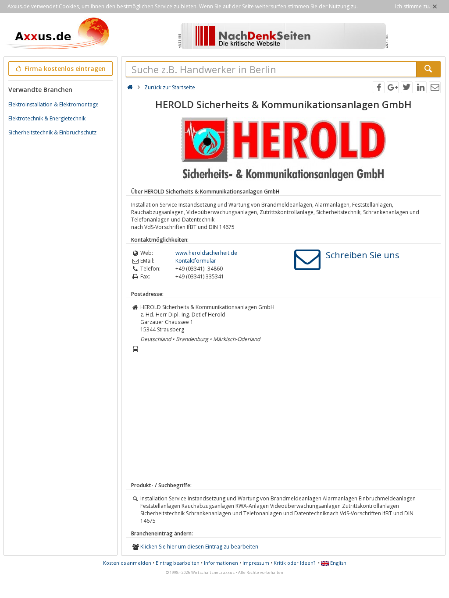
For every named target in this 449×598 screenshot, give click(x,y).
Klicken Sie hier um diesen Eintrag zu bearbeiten (199, 546)
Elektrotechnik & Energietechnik (47, 118)
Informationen (221, 562)
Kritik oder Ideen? (294, 562)
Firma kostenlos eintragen (64, 68)
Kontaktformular (195, 260)
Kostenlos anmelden (127, 562)
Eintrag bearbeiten (178, 562)
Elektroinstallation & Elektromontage (53, 104)
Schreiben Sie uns (362, 255)
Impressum (255, 562)
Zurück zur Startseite (169, 87)
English (337, 562)
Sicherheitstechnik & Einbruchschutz (52, 132)
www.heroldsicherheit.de (206, 253)
